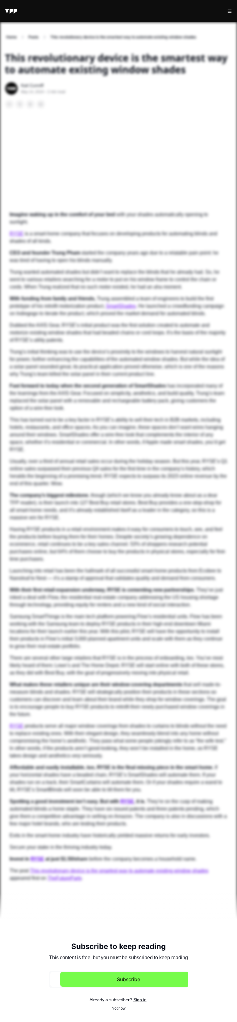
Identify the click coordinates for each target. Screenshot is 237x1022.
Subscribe (128, 979)
